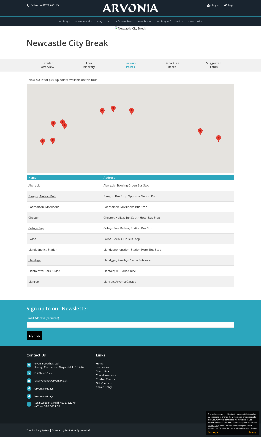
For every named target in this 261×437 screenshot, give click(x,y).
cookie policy (213, 425)
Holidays (64, 21)
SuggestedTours (213, 65)
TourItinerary (89, 65)
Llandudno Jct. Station (42, 250)
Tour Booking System (38, 430)
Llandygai (34, 260)
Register (216, 5)
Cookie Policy (104, 387)
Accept (253, 432)
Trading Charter (105, 379)
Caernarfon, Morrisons (43, 207)
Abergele (34, 185)
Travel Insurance (106, 375)
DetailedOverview (47, 65)
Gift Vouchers (124, 21)
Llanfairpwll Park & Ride (44, 271)
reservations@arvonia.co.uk (50, 380)
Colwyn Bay (36, 228)
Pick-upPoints (131, 65)
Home (100, 363)
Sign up (34, 335)
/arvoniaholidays (44, 388)
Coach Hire (195, 21)
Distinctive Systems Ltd (77, 430)
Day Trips (103, 21)
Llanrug (33, 282)
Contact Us (102, 367)
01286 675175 (50, 5)
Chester (33, 218)
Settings (213, 432)
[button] (131, 111)
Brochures (144, 21)
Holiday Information (170, 21)
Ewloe (32, 239)
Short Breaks (83, 21)
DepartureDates (172, 65)
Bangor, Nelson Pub (42, 196)
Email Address (43, 318)
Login (231, 5)
